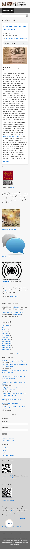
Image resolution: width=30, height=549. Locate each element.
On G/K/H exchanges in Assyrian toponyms (14, 361)
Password (5, 427)
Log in (3, 453)
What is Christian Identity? (9, 229)
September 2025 (7, 347)
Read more (6, 161)
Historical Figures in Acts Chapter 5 (12, 399)
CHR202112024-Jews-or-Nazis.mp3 (16, 38)
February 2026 (6, 337)
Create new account (8, 438)
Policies (4, 450)
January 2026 (6, 339)
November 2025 (6, 343)
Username (5, 421)
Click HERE (5, 281)
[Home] (15, 4)
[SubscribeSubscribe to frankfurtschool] (2, 166)
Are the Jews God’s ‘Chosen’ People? (13, 312)
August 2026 (5, 325)
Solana (14, 478)
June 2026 (5, 329)
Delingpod (17, 307)
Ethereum (6, 478)
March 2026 (5, 335)
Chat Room (5, 448)
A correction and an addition (10, 403)
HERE (12, 187)
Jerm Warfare (17, 314)
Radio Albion (14, 296)
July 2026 (4, 327)
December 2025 (6, 341)
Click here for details (8, 476)
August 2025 (5, 349)
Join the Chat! (6, 256)
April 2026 (5, 333)
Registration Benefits (8, 455)
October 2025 (6, 345)
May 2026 (5, 331)
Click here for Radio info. (11, 291)
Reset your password (8, 440)
